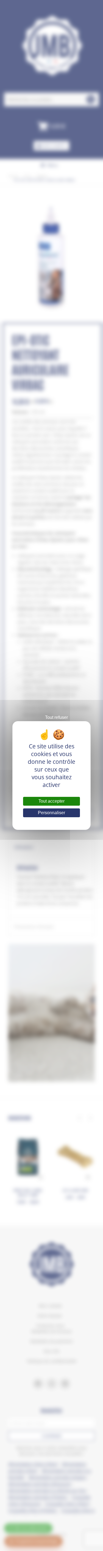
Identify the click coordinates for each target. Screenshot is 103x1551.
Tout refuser (56, 717)
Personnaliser (51, 812)
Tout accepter (51, 801)
